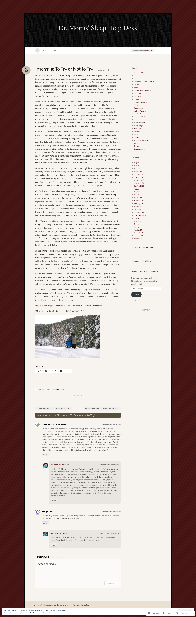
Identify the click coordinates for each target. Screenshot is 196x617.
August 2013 (138, 218)
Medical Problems (140, 102)
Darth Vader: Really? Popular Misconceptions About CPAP (103, 408)
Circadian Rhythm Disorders (144, 81)
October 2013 (139, 212)
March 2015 (138, 174)
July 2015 (137, 165)
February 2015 (139, 177)
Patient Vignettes (140, 111)
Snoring (137, 131)
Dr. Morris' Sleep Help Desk (98, 27)
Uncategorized (139, 149)
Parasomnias (138, 108)
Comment (111, 583)
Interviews (137, 96)
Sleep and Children (141, 117)
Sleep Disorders (139, 122)
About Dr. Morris (140, 73)
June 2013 (137, 224)
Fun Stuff (137, 87)
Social (136, 134)
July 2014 (137, 192)
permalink (148, 51)
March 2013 (138, 233)
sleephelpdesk (103, 70)
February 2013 (139, 236)
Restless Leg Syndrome (142, 114)
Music (136, 105)
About (54, 50)
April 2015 (138, 171)
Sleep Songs (138, 125)
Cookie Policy (47, 613)
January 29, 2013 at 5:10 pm (109, 533)
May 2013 (137, 227)
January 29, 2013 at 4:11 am (111, 512)
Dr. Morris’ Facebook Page (142, 247)
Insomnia (60, 389)
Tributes (137, 146)
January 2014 (139, 206)
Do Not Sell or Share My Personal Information (71, 605)
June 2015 (137, 168)
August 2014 (138, 189)
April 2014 (138, 197)
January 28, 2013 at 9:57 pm (111, 425)
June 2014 (137, 195)
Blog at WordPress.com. (43, 605)
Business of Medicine (142, 76)
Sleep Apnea (138, 119)
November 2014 (140, 183)
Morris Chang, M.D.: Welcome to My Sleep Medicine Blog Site (54, 408)
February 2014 (139, 203)
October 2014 (139, 186)
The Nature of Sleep (141, 140)
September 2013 (140, 215)
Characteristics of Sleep (142, 78)
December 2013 (139, 209)
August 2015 (138, 162)
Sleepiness (138, 128)
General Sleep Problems (142, 90)
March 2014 (138, 200)
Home (45, 50)
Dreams (136, 84)
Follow (136, 294)
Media (136, 99)
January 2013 (139, 238)
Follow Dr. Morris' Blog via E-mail (145, 271)
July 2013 (137, 221)
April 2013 (138, 230)
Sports (136, 137)
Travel (136, 143)
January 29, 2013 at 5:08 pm (109, 465)
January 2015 (139, 180)
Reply (45, 455)
